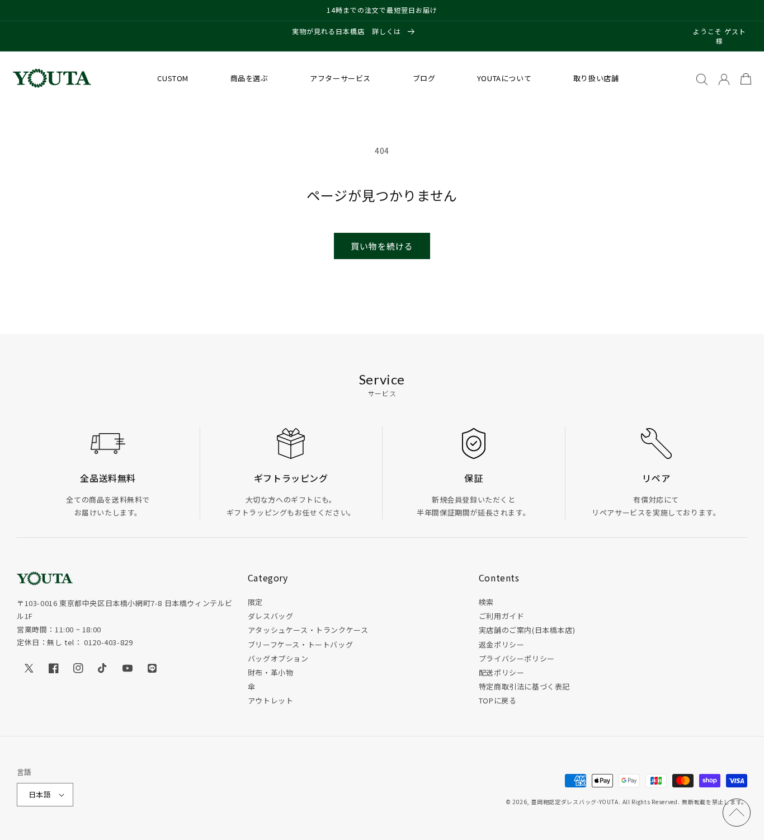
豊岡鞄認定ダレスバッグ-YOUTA (575, 801)
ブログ (424, 78)
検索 (486, 602)
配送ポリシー (502, 672)
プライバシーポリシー (517, 658)
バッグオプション (278, 658)
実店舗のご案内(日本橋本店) (527, 630)
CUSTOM (172, 78)
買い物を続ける (382, 246)
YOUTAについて (504, 78)
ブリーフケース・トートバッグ (300, 644)
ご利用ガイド (502, 616)
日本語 (40, 794)
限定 (255, 602)
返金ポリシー (502, 644)
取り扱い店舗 (596, 78)
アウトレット (271, 700)
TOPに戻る (498, 700)
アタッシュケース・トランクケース (308, 630)
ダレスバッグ (271, 616)
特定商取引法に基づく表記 (524, 686)
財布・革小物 (271, 672)
